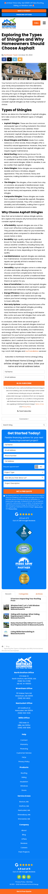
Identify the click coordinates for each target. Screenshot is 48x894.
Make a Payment (24, 11)
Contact (24, 740)
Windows (24, 786)
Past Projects (24, 852)
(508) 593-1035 (24, 708)
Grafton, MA (24, 806)
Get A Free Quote (24, 891)
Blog (24, 834)
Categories (23, 594)
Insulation (24, 781)
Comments (23, 419)
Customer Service (24, 753)
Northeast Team (11, 55)
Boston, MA (24, 801)
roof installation (32, 351)
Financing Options (24, 15)
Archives (39, 594)
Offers (24, 839)
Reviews (24, 843)
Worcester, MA (24, 819)
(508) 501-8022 (24, 693)
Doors (24, 790)
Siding (24, 777)
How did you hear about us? (16, 478)
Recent (8, 594)
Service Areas (24, 796)
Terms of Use (39, 404)
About (24, 830)
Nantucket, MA (24, 810)
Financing (24, 748)
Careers (24, 847)
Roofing (24, 773)
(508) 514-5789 (24, 676)
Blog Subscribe (24, 383)
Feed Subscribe (25, 411)
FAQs (24, 757)
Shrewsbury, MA (24, 814)
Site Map (29, 882)
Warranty (24, 744)
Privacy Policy (26, 407)
